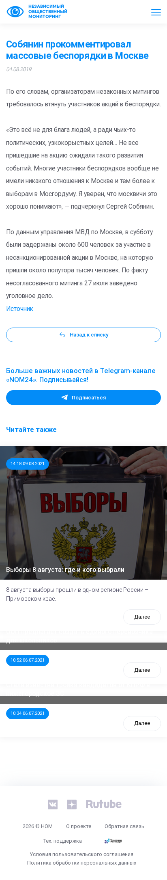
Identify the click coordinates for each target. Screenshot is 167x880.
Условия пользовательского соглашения (81, 854)
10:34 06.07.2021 (28, 713)
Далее (142, 617)
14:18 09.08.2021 (28, 463)
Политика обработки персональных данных (81, 863)
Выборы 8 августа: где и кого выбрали (65, 570)
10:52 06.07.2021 (28, 660)
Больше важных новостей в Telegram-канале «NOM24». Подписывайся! (81, 375)
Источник (19, 309)
